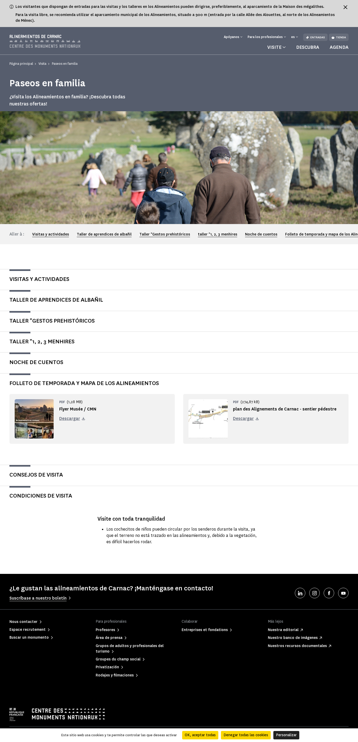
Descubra (307, 47)
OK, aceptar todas (200, 735)
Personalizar (286, 735)
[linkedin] (300, 593)
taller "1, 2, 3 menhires (217, 234)
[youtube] (343, 593)
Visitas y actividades (50, 234)
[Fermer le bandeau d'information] (345, 7)
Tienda (341, 37)
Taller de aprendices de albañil (104, 234)
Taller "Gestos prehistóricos (164, 234)
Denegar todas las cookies (246, 735)
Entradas (317, 37)
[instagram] (314, 593)
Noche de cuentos (261, 234)
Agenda (339, 47)
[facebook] (329, 593)
